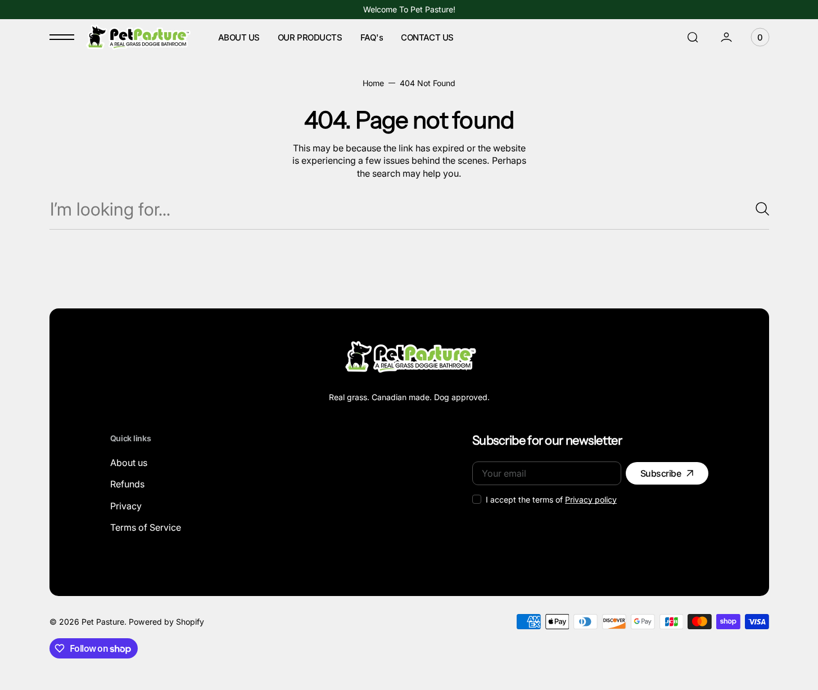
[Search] (758, 209)
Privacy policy (591, 499)
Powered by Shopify (166, 621)
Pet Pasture (103, 621)
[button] (693, 37)
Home (373, 83)
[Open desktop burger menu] (61, 37)
